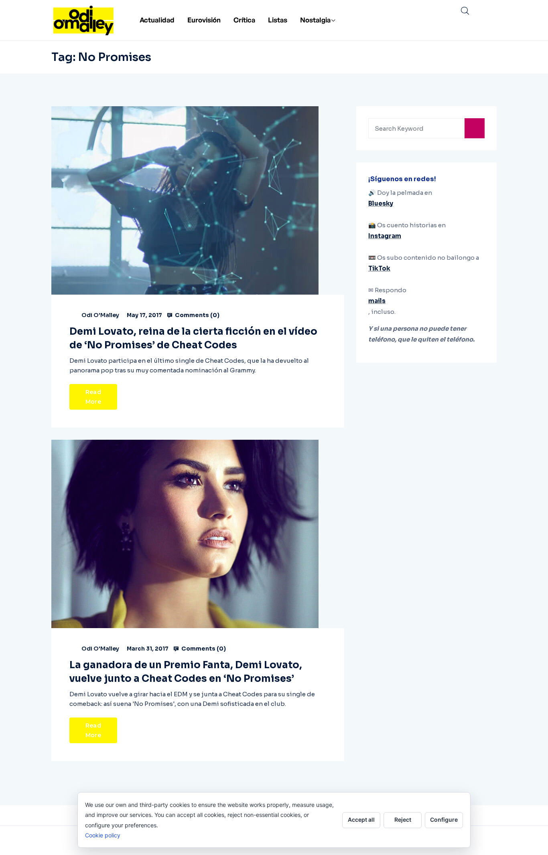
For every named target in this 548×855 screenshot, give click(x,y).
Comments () (196, 315)
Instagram (384, 236)
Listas (277, 20)
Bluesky (380, 203)
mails (377, 301)
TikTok (379, 268)
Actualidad (157, 20)
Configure (444, 819)
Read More (93, 396)
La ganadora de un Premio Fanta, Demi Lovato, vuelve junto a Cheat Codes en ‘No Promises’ (185, 672)
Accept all (361, 819)
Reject (402, 819)
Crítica (244, 20)
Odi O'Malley (100, 315)
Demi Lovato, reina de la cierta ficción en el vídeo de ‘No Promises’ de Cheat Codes (193, 338)
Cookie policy (102, 835)
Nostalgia (315, 20)
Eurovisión (204, 20)
